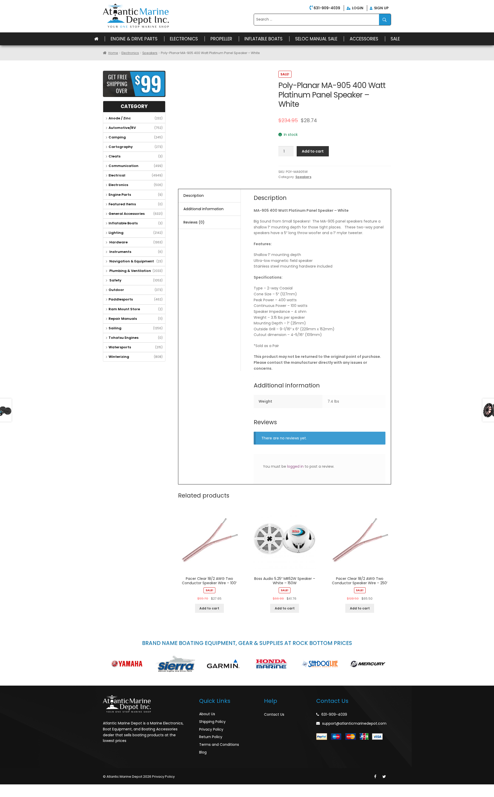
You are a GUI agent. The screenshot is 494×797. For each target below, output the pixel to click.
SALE (395, 38)
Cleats (114, 156)
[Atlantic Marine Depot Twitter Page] (384, 776)
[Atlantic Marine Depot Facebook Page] (375, 776)
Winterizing (119, 356)
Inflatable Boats (263, 38)
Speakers (149, 53)
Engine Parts (120, 194)
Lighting (116, 232)
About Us (207, 713)
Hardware (118, 242)
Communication (123, 165)
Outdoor (116, 289)
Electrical (117, 175)
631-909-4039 (327, 8)
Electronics (184, 38)
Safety (115, 280)
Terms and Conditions (219, 744)
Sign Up (381, 8)
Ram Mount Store (124, 309)
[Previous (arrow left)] (5, 795)
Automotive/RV (122, 127)
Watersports (120, 347)
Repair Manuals (123, 318)
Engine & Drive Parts (134, 38)
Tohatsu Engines (123, 337)
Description (193, 195)
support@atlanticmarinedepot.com (354, 723)
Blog (203, 752)
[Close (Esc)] (5, 788)
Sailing (115, 328)
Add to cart (313, 151)
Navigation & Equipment (131, 261)
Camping (117, 137)
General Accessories (127, 213)
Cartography (121, 146)
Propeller (221, 38)
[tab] (209, 195)
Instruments (120, 251)
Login (357, 8)
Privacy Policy (211, 729)
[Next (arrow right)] (16, 795)
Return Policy (210, 736)
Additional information (203, 208)
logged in (295, 466)
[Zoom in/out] (39, 788)
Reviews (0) (194, 222)
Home (113, 53)
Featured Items (122, 204)
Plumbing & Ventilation (130, 270)
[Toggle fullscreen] (27, 788)
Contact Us (274, 714)
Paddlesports (121, 299)
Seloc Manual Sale (316, 38)
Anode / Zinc (120, 118)
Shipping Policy (212, 721)
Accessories (364, 38)
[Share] (16, 788)
